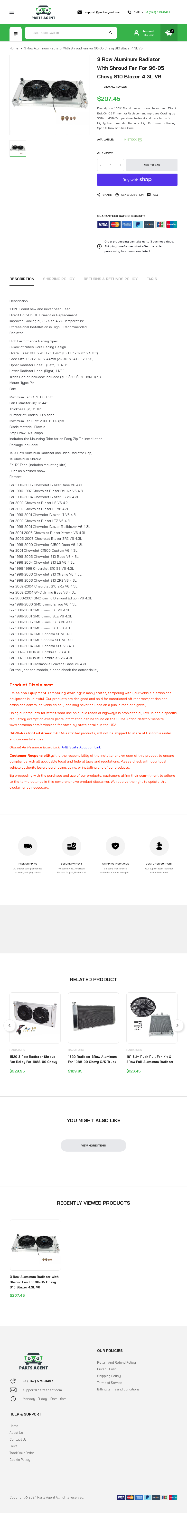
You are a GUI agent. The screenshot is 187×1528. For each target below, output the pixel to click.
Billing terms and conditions (118, 1389)
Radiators (17, 1050)
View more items (93, 1145)
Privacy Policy (108, 1369)
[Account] (136, 33)
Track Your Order (21, 1453)
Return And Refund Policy (116, 1362)
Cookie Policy (19, 1460)
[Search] (110, 33)
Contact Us (18, 1439)
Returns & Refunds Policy (111, 279)
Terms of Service (109, 1383)
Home (13, 48)
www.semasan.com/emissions (32, 725)
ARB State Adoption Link (81, 747)
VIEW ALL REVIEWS (115, 86)
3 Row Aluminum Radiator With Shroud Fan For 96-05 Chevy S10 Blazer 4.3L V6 (34, 1282)
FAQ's (152, 279)
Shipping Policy (59, 279)
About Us (16, 1433)
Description (21, 279)
